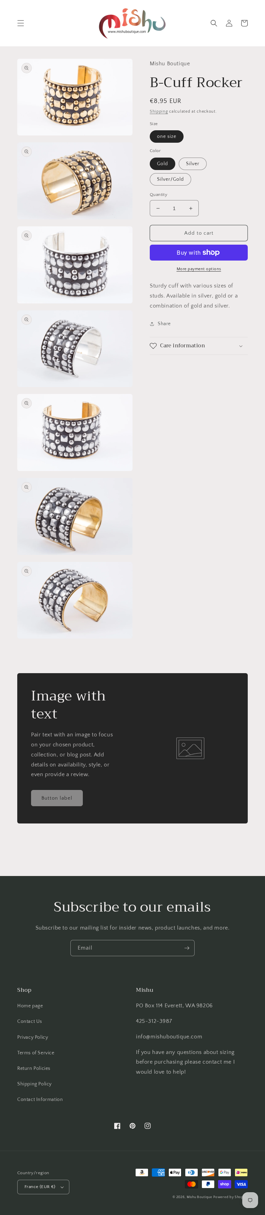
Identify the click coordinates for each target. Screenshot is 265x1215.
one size (166, 136)
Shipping (159, 111)
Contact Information (40, 1099)
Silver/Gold (170, 179)
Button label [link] (56, 798)
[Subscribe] (186, 948)
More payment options (199, 269)
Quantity (158, 194)
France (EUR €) (40, 1186)
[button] (20, 23)
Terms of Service (36, 1053)
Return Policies (33, 1068)
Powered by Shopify (230, 1197)
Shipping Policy (34, 1084)
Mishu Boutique (199, 1197)
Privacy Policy (32, 1037)
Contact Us (29, 1021)
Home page (30, 1006)
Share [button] (164, 324)
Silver (192, 164)
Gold (162, 164)
